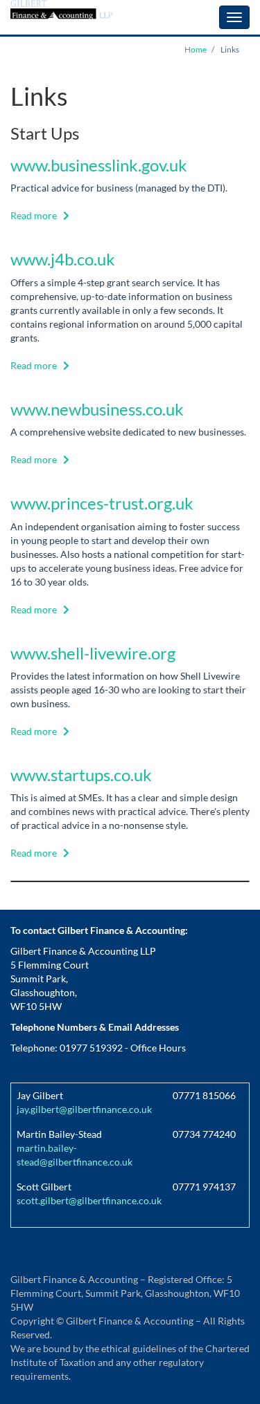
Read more (33, 215)
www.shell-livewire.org (92, 653)
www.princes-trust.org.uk (101, 503)
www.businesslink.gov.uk (98, 165)
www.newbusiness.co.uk (97, 409)
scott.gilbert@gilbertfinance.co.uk (89, 1200)
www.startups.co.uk (81, 775)
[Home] (62, 9)
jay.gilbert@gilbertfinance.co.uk (84, 1109)
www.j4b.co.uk (62, 259)
